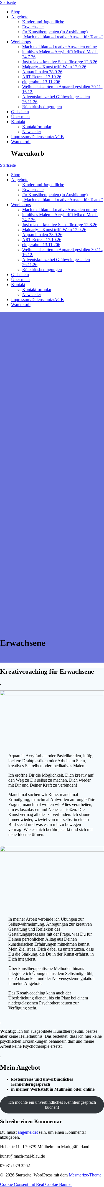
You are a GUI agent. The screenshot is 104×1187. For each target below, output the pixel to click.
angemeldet (28, 1132)
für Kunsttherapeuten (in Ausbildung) (55, 31)
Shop (15, 11)
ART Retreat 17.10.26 (41, 76)
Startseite (8, 2)
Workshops (21, 41)
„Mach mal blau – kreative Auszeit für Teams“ (62, 36)
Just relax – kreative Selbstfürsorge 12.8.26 (59, 61)
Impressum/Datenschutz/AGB (37, 136)
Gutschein (20, 111)
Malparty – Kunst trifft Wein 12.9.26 (54, 66)
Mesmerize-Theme (85, 1175)
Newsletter (31, 131)
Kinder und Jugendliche (43, 21)
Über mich (20, 116)
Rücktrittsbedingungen (42, 106)
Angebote (19, 16)
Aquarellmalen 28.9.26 (42, 71)
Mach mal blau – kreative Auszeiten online (59, 46)
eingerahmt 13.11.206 (41, 81)
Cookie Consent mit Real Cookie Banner (36, 1184)
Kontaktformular (36, 126)
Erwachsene (33, 26)
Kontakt (18, 121)
